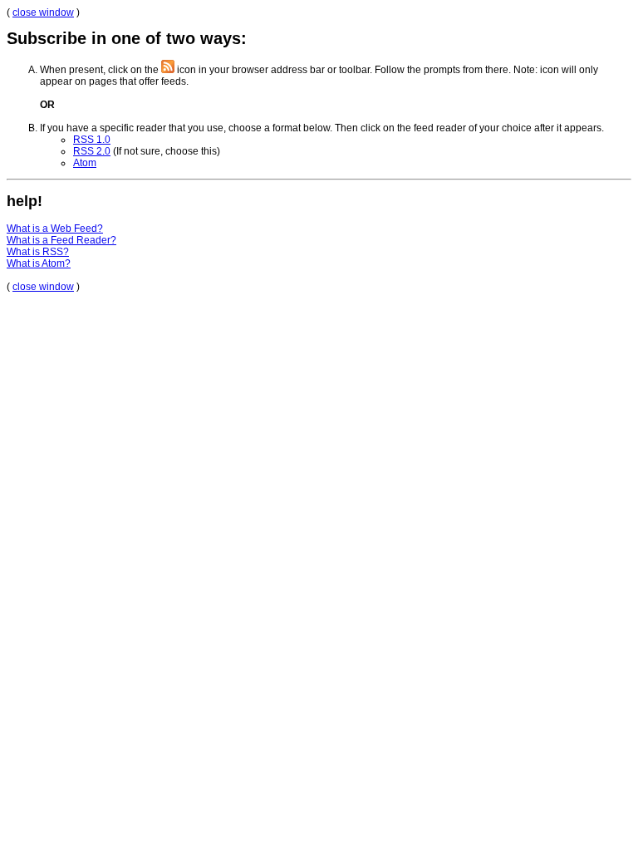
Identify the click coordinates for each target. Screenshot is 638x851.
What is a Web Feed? (55, 228)
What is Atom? (39, 263)
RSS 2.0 (91, 151)
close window (43, 12)
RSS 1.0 (91, 139)
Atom (84, 163)
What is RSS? (38, 252)
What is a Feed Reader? (61, 240)
